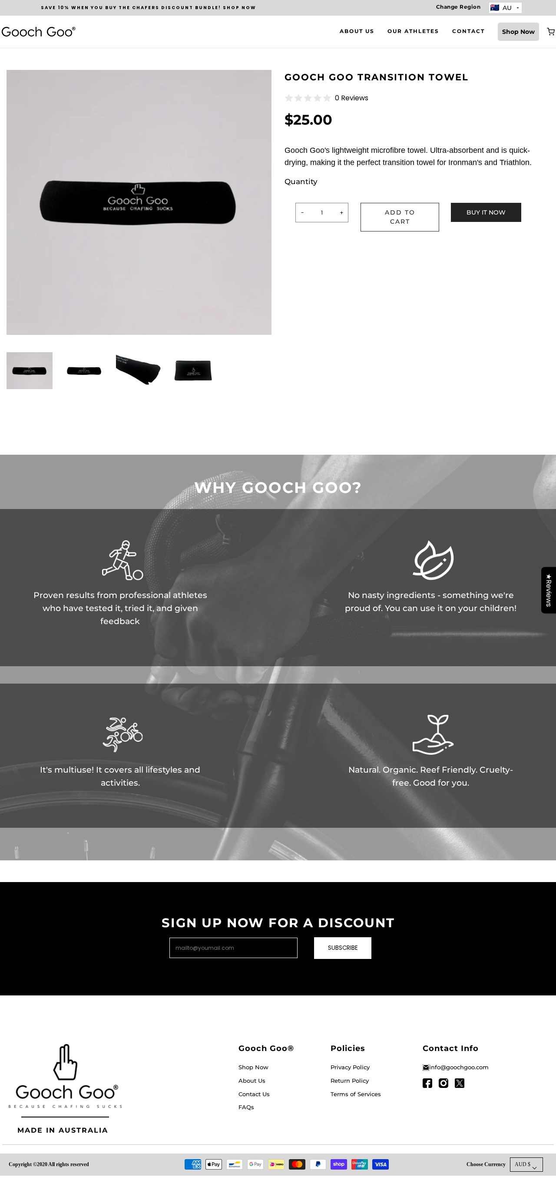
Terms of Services (356, 1094)
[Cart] (551, 32)
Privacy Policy (350, 1067)
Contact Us (254, 1094)
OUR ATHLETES (413, 31)
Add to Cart (400, 216)
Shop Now (518, 32)
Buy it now (486, 212)
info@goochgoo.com (459, 1067)
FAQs (246, 1107)
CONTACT (468, 31)
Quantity (301, 181)
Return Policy (350, 1080)
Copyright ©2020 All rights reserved (49, 1164)
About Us (251, 1080)
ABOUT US (357, 31)
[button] (30, 375)
